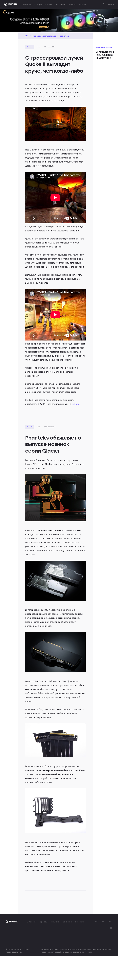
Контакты (79, 922)
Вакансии (67, 922)
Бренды (43, 922)
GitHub (75, 404)
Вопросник (61, 4)
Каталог (82, 4)
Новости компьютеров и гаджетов (51, 36)
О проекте (32, 922)
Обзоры (38, 4)
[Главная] (26, 36)
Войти (111, 4)
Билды (72, 4)
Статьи (48, 4)
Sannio (39, 47)
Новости (27, 4)
